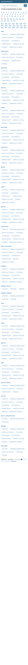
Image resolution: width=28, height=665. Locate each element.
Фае (13, 23)
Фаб (2, 23)
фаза (2, 303)
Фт (23, 19)
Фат (25, 25)
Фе (8, 19)
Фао (14, 25)
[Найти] (25, 5)
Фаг (10, 23)
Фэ (11, 21)
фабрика (3, 266)
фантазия (4, 127)
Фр (20, 19)
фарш (3, 323)
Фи (11, 19)
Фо (17, 19)
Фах (6, 27)
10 (9, 461)
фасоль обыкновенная (8, 416)
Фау (2, 27)
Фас (21, 25)
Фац (9, 27)
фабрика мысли (6, 286)
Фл (14, 19)
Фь (8, 21)
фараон (3, 343)
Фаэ (17, 27)
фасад (3, 167)
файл (2, 187)
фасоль (3, 396)
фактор (3, 87)
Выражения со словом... (16, 47)
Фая (25, 27)
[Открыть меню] (26, 1)
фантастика (4, 226)
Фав (6, 23)
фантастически (5, 382)
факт (2, 31)
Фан (10, 25)
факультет (4, 147)
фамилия (4, 68)
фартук (3, 206)
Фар (17, 25)
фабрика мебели (6, 293)
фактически (4, 51)
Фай (20, 23)
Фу (2, 21)
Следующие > (13, 461)
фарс (2, 362)
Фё (5, 19)
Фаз (17, 23)
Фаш (13, 27)
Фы (5, 21)
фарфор (3, 426)
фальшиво (4, 446)
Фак (24, 23)
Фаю (21, 27)
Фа (2, 19)
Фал (2, 25)
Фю (14, 21)
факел (3, 107)
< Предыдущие (17, 459)
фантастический (6, 246)
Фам (6, 25)
